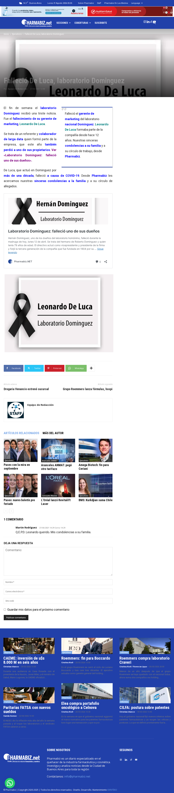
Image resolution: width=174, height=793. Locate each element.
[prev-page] (6, 511)
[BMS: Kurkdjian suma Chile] (95, 485)
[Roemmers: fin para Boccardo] (86, 646)
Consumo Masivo (49, 495)
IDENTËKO (112, 789)
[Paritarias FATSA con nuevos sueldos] (29, 695)
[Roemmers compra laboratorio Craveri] (145, 646)
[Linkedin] (148, 21)
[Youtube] (154, 21)
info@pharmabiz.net (77, 776)
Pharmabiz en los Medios (116, 3)
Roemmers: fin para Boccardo (85, 658)
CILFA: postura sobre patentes (144, 707)
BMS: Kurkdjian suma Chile (95, 500)
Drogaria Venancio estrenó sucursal (26, 389)
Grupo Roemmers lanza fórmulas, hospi (87, 389)
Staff (99, 3)
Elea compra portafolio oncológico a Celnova (80, 705)
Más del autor (53, 433)
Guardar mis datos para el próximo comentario (38, 609)
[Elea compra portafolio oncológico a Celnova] (86, 691)
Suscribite (101, 22)
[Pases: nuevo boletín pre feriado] (21, 485)
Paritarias (8, 702)
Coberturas (81, 22)
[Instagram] (144, 21)
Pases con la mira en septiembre (17, 466)
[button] (10, 783)
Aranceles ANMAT (50, 461)
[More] (91, 368)
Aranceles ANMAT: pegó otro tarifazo (56, 467)
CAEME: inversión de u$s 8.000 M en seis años (24, 660)
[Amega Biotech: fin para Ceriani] (95, 450)
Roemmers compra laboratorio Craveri (144, 660)
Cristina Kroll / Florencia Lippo (133, 667)
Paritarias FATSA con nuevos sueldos (27, 709)
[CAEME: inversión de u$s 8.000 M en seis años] (29, 646)
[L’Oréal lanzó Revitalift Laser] (58, 485)
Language (135, 3)
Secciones (62, 22)
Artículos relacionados (21, 433)
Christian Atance (11, 667)
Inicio (6, 34)
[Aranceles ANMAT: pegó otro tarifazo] (58, 450)
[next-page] (11, 511)
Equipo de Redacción (17, 89)
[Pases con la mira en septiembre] (21, 450)
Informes (124, 652)
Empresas (8, 652)
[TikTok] (151, 21)
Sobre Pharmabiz (86, 3)
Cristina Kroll (67, 662)
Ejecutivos (17, 34)
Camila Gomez (10, 716)
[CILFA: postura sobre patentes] (145, 695)
